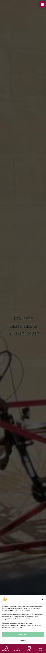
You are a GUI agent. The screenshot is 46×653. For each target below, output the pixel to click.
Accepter (23, 634)
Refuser (23, 641)
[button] (42, 599)
